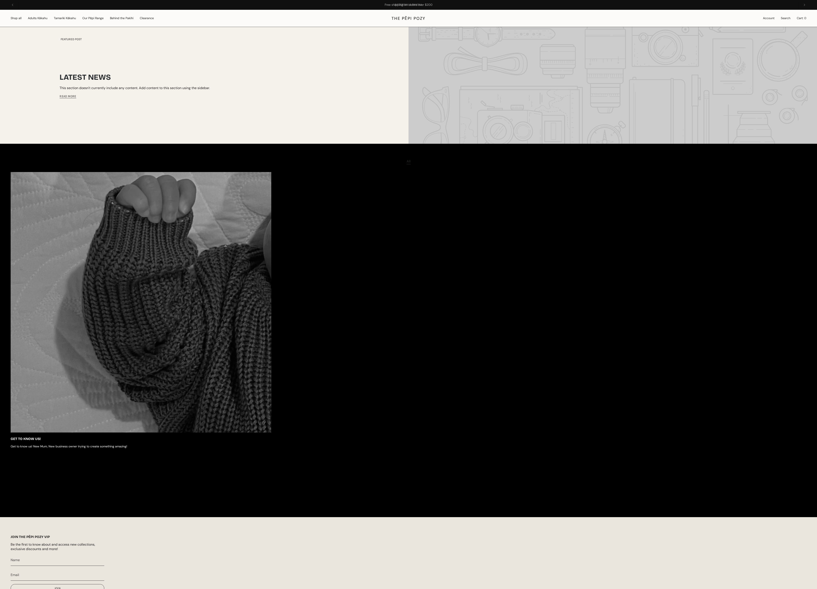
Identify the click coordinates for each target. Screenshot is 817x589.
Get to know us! (26, 439)
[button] (16, 18)
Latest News (85, 77)
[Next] (804, 5)
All (409, 161)
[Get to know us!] (141, 302)
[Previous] (12, 5)
